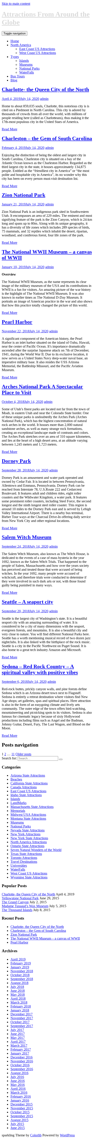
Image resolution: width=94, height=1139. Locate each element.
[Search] (61, 759)
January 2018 (19, 1010)
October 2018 (20, 975)
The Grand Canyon (15, 902)
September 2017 (21, 1026)
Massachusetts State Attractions (32, 807)
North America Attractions (28, 842)
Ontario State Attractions (27, 846)
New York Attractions (25, 834)
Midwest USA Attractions (28, 814)
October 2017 (20, 1022)
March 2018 (18, 1002)
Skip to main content (16, 3)
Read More (9, 129)
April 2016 (18, 1088)
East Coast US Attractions (37, 49)
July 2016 (17, 1077)
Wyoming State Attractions (28, 877)
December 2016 (21, 1057)
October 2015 (20, 1112)
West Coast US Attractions (37, 53)
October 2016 (20, 1065)
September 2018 (21, 979)
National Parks (29, 68)
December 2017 (21, 1014)
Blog (13, 80)
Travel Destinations (23, 861)
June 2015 (17, 1128)
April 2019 (18, 959)
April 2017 (18, 1041)
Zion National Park (23, 195)
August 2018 (19, 983)
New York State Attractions (29, 838)
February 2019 (20, 963)
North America (20, 45)
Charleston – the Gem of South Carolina (47, 138)
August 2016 (19, 1073)
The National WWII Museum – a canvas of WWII (45, 938)
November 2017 (21, 1018)
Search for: (9, 758)
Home (14, 41)
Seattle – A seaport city (27, 602)
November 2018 (21, 971)
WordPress (67, 1135)
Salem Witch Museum (26, 537)
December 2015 (21, 1104)
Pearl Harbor (17, 322)
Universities (18, 865)
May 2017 (17, 1038)
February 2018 (20, 1006)
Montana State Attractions (28, 818)
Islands (24, 60)
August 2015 (19, 1120)
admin (44, 99)
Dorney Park (16, 461)
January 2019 (19, 967)
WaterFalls (26, 72)
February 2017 (20, 1049)
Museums (26, 64)
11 (13, 754)
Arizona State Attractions (27, 775)
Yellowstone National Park (20, 898)
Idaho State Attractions (26, 795)
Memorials (17, 811)
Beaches (16, 779)
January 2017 (19, 1053)
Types (14, 57)
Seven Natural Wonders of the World (35, 850)
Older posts (23, 754)
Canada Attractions (23, 787)
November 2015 (21, 1108)
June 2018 (17, 991)
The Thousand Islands (17, 910)
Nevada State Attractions (27, 830)
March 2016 (18, 1092)
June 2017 (17, 1034)
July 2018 (17, 987)
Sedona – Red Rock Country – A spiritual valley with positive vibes (40, 669)
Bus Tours (17, 76)
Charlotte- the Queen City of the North (45, 89)
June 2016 (17, 1081)
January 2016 (19, 1100)
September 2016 (21, 1069)
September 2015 (21, 1116)
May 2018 (17, 994)
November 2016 (21, 1061)
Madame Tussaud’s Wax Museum (25, 906)
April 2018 (18, 998)
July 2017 (17, 1030)
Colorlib (36, 1135)
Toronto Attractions (23, 858)
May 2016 (17, 1085)
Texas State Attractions (26, 854)
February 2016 (20, 1096)
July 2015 (17, 1124)
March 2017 (18, 1045)
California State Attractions (29, 783)
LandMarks (18, 803)
